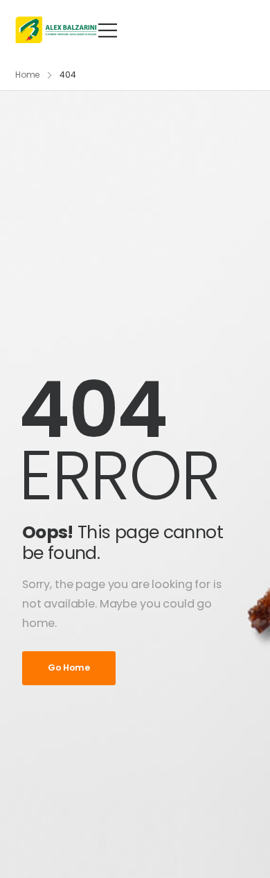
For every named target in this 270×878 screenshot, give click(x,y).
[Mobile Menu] (107, 30)
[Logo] (56, 29)
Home (27, 74)
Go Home (69, 667)
